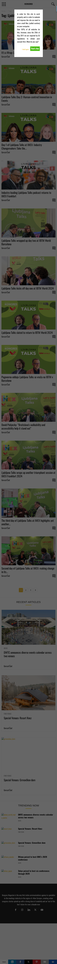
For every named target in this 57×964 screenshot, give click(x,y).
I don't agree (25, 49)
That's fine (35, 48)
